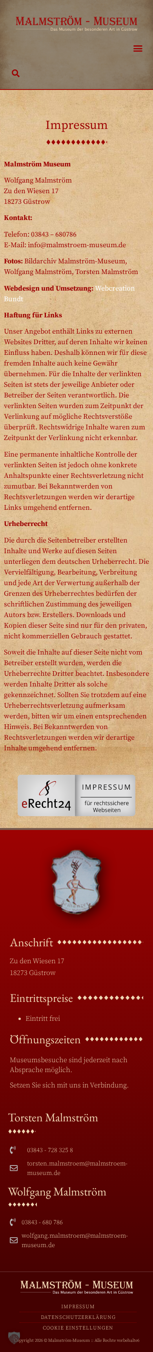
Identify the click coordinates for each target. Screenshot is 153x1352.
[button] (138, 48)
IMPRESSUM (78, 1307)
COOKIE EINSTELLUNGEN (78, 1328)
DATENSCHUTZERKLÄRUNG (78, 1317)
